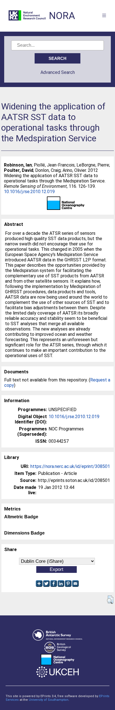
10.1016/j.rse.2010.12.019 (29, 191)
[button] (110, 600)
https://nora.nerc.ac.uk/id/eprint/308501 (70, 466)
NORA (62, 16)
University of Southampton (48, 700)
